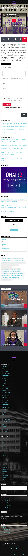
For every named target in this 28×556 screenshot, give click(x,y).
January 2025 (5, 388)
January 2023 (5, 418)
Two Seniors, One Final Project (8, 141)
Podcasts (4, 465)
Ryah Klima (5, 277)
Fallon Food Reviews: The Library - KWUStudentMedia (13, 148)
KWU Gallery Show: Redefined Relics (14, 319)
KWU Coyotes (5, 271)
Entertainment (5, 446)
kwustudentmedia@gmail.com (11, 502)
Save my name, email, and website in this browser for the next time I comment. (15, 98)
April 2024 (4, 399)
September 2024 (6, 395)
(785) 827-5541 (7, 500)
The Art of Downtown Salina (14, 299)
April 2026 (4, 370)
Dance (23, 260)
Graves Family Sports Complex (10, 264)
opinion (13, 275)
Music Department (19, 273)
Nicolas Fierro (6, 275)
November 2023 (6, 406)
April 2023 (4, 412)
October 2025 (5, 378)
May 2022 (4, 424)
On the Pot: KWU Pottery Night (9, 132)
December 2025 (6, 375)
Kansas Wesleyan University (9, 269)
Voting (3, 479)
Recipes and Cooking (7, 467)
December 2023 (6, 404)
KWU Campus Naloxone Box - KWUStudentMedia (12, 152)
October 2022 (5, 421)
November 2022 (6, 419)
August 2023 (5, 411)
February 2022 (5, 429)
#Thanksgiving (17, 258)
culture (4, 440)
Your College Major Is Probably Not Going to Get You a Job (13, 208)
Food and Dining (6, 453)
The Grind (4, 240)
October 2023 (5, 407)
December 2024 (6, 390)
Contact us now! (6, 532)
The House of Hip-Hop (7, 244)
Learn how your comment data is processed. (14, 109)
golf (24, 262)
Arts (3, 438)
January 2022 (5, 431)
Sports (3, 473)
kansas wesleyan (6, 267)
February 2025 (5, 387)
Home (4, 527)
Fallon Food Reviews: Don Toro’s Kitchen (12, 150)
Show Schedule (6, 529)
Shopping (4, 471)
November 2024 (6, 392)
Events (3, 448)
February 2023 (5, 416)
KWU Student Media (15, 271)
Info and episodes (14, 230)
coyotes (18, 260)
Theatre (4, 477)
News (3, 461)
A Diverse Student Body (14, 338)
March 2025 (5, 385)
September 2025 (6, 380)
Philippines (20, 275)
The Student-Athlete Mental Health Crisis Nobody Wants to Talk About (12, 204)
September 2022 (6, 423)
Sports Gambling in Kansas (7, 154)
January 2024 (5, 402)
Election (4, 444)
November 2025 (6, 377)
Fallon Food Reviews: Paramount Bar (10, 124)
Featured (4, 451)
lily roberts (5, 273)
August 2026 (5, 366)
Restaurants (5, 469)
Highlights (4, 455)
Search (2, 111)
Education (4, 442)
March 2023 (5, 414)
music (11, 273)
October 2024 (5, 394)
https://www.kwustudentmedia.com (12, 497)
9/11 (23, 258)
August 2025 (5, 382)
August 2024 (5, 397)
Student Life (15, 277)
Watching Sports (6, 279)
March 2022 (5, 428)
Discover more (4, 519)
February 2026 (5, 373)
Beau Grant (11, 260)
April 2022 (4, 426)
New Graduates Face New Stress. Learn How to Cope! (14, 123)
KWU (19, 269)
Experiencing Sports (16, 262)
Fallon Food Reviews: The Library (19, 145)
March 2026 (5, 371)
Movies (4, 457)
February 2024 (5, 400)
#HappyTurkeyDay (6, 258)
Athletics (4, 260)
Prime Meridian (5, 249)
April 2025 (4, 383)
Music (3, 459)
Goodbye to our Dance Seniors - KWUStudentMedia (13, 139)
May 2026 (4, 368)
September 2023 (6, 409)
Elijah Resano (5, 262)
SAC (10, 277)
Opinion (4, 463)
